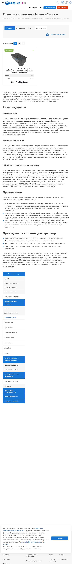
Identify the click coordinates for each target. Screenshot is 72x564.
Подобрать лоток (50, 7)
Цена (30, 28)
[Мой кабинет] (70, 2)
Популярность (41, 28)
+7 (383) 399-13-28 (35, 7)
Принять (60, 538)
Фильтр (9, 28)
